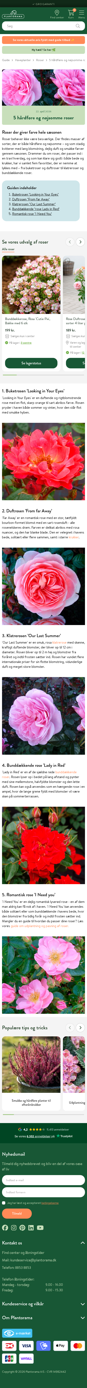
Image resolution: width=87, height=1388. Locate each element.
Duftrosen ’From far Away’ (31, 199)
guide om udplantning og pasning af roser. (40, 926)
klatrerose (59, 642)
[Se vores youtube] (40, 1228)
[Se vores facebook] (5, 1228)
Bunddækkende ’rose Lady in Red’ (35, 209)
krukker (74, 537)
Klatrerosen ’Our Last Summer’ (34, 204)
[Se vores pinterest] (22, 1228)
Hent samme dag (45, 3)
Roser (40, 60)
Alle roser (8, 249)
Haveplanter (23, 60)
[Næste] (80, 242)
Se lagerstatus (31, 363)
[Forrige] (70, 242)
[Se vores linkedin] (31, 1228)
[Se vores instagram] (13, 1228)
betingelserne (50, 1203)
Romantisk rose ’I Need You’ (32, 214)
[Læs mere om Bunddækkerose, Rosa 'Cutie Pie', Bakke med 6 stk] (31, 285)
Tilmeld (17, 1213)
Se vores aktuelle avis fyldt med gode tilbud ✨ (43, 40)
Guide (6, 60)
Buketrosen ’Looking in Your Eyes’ (35, 194)
